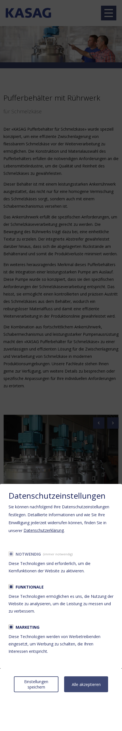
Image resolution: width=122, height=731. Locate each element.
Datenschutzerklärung (44, 530)
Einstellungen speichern (36, 684)
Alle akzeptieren (86, 684)
